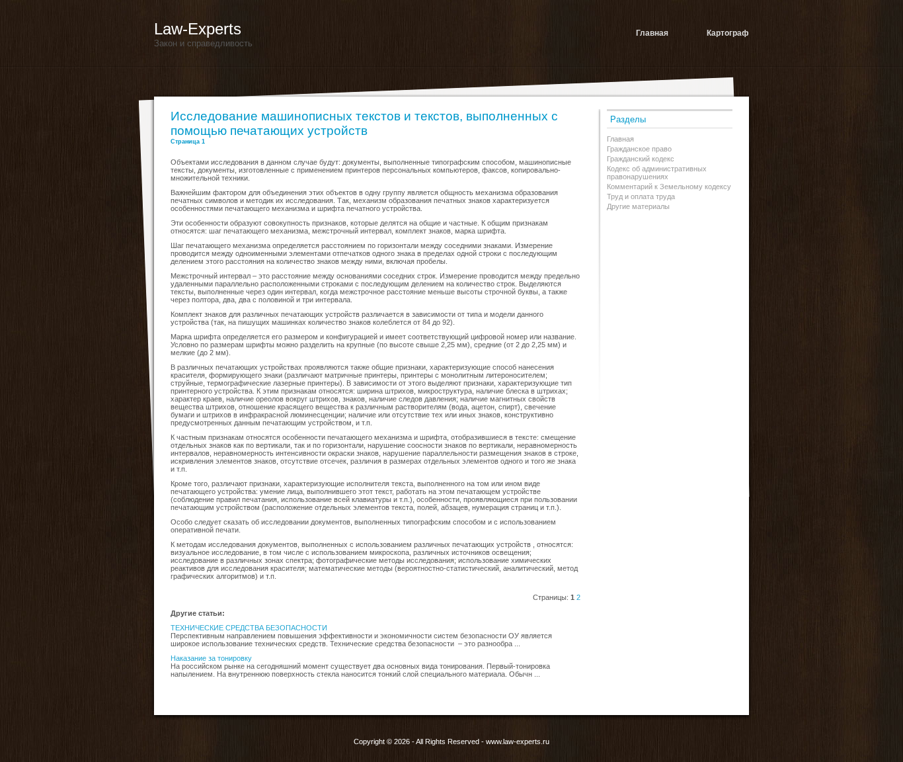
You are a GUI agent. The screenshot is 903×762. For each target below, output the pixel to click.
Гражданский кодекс (640, 159)
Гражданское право (639, 149)
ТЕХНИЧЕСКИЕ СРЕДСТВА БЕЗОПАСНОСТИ (249, 628)
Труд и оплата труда (641, 196)
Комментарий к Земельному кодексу (669, 186)
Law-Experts (197, 29)
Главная (652, 33)
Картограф (728, 33)
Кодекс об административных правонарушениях (657, 173)
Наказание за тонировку (211, 658)
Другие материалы (638, 206)
